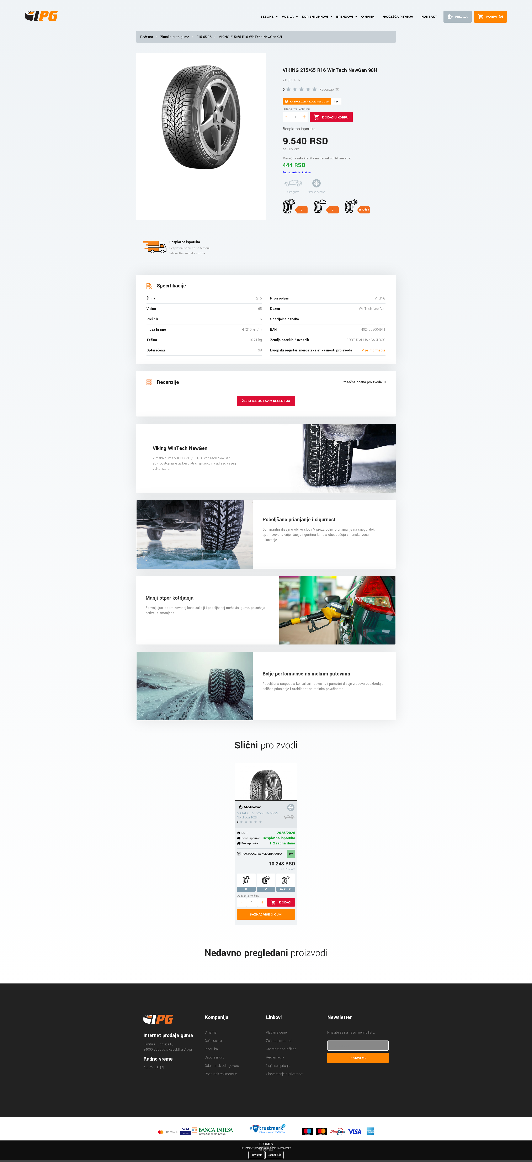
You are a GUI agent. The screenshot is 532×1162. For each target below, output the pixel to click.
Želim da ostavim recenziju (266, 401)
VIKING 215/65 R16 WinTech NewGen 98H (251, 37)
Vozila (288, 16)
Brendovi (344, 16)
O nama (367, 16)
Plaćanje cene (276, 1032)
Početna (146, 37)
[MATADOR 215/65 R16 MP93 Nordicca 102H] (266, 782)
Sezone (267, 16)
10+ (291, 854)
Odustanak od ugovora (222, 1065)
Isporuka (211, 1049)
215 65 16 (204, 37)
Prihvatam (256, 1155)
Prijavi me (358, 1058)
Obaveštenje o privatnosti (285, 1074)
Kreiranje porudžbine (281, 1049)
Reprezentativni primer (297, 172)
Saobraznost (214, 1057)
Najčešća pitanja (398, 16)
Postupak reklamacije (221, 1074)
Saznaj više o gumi (266, 914)
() (494, 16)
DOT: (244, 833)
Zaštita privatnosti (279, 1040)
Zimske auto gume (174, 37)
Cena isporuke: (251, 838)
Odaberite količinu (296, 109)
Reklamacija (275, 1057)
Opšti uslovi (213, 1040)
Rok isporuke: (250, 843)
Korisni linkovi (315, 16)
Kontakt (429, 16)
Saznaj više (274, 1155)
